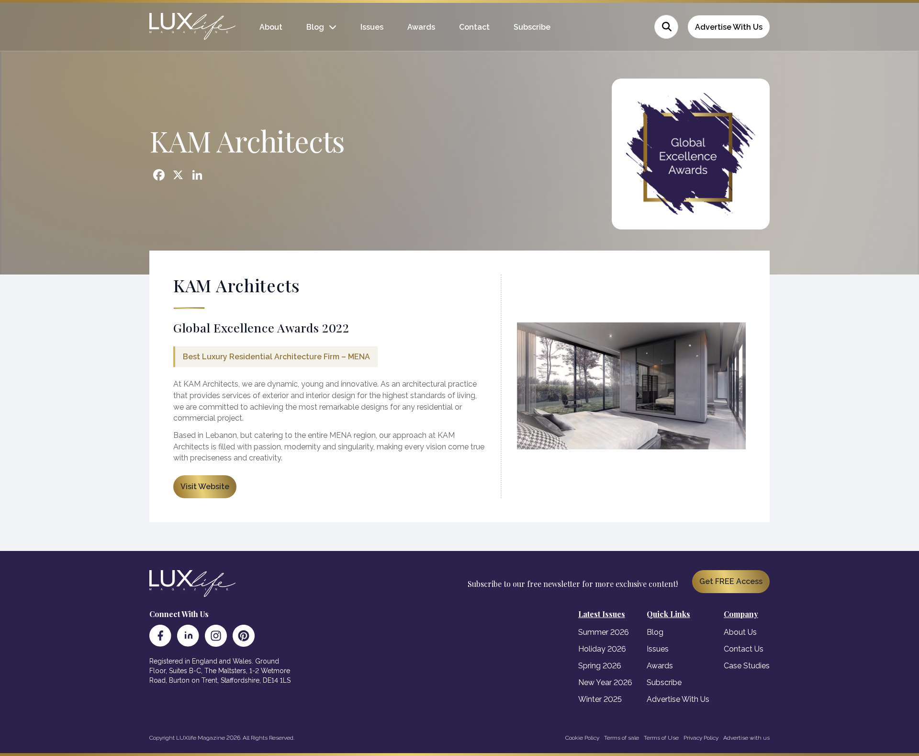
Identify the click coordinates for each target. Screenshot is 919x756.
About (270, 27)
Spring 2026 (599, 665)
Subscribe (532, 27)
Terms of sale (621, 737)
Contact (474, 27)
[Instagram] (216, 636)
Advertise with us (746, 737)
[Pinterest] (244, 636)
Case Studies (747, 665)
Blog (315, 27)
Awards (421, 27)
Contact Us (743, 648)
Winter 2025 (600, 699)
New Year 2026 (605, 682)
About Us (740, 632)
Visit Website (204, 486)
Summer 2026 (603, 632)
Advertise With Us (728, 27)
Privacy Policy (701, 737)
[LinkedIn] (188, 636)
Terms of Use (661, 737)
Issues (371, 27)
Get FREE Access (730, 581)
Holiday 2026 (602, 648)
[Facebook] (160, 636)
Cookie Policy (582, 737)
